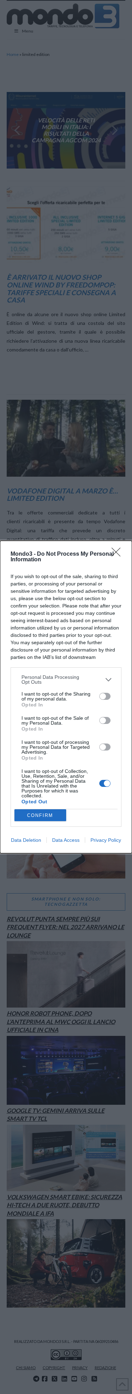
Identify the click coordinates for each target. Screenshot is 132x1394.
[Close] (118, 554)
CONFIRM (40, 815)
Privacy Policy (105, 840)
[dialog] (66, 697)
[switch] (105, 696)
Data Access (66, 840)
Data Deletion (26, 840)
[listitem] (66, 679)
